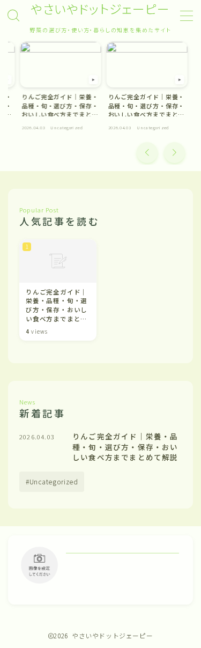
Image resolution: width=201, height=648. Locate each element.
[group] (60, 89)
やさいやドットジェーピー (100, 9)
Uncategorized (53, 481)
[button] (147, 152)
